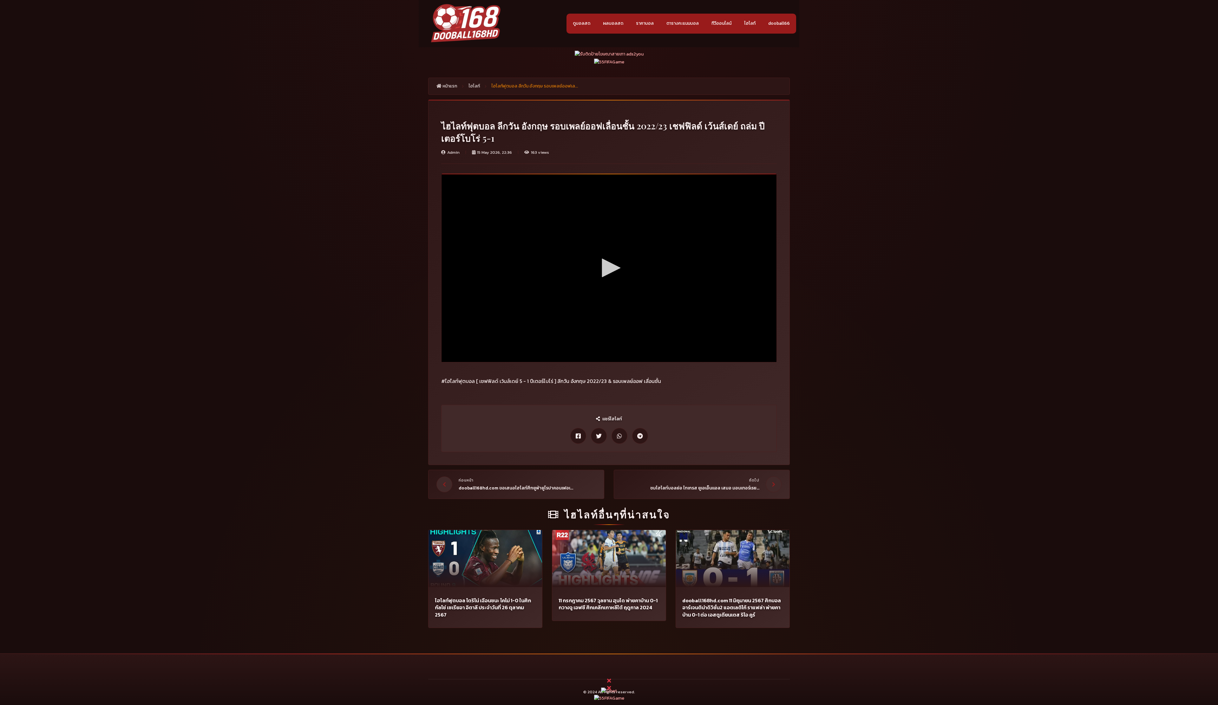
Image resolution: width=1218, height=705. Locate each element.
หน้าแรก (449, 86)
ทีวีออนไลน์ (721, 23)
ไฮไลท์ (750, 23)
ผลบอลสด (613, 23)
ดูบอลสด (581, 23)
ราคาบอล (645, 23)
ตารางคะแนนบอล (682, 23)
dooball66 (779, 23)
